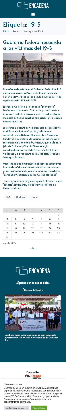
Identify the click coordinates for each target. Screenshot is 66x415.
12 (24, 223)
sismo (34, 197)
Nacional (20, 197)
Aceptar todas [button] (39, 408)
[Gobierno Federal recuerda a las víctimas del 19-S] (33, 68)
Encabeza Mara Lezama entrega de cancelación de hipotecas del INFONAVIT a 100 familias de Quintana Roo (31, 337)
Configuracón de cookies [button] (17, 408)
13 (33, 223)
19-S (8, 197)
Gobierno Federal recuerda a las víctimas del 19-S (32, 45)
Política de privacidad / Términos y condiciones (33, 345)
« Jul (32, 248)
